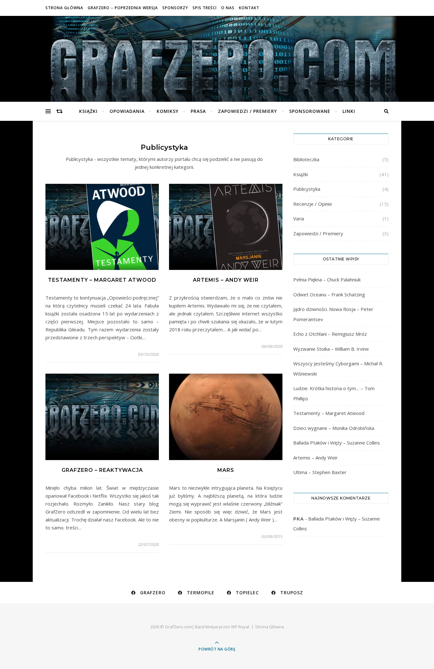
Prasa (198, 111)
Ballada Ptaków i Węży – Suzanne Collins (336, 442)
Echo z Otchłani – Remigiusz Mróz (330, 334)
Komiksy (168, 111)
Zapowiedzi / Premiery (247, 111)
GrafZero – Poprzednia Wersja (123, 7)
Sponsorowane (309, 111)
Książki (88, 111)
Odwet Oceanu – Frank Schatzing (329, 294)
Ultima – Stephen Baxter (320, 472)
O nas (227, 7)
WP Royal (240, 627)
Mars (225, 470)
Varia (298, 218)
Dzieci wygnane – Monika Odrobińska (333, 428)
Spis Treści (205, 7)
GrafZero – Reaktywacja (102, 470)
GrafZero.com (217, 54)
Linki (348, 111)
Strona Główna (64, 7)
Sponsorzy (175, 7)
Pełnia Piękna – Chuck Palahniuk (327, 279)
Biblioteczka (306, 159)
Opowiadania (127, 111)
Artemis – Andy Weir (226, 280)
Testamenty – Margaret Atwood (102, 280)
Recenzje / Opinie (312, 204)
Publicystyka (306, 189)
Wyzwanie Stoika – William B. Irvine (331, 349)
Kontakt (249, 7)
